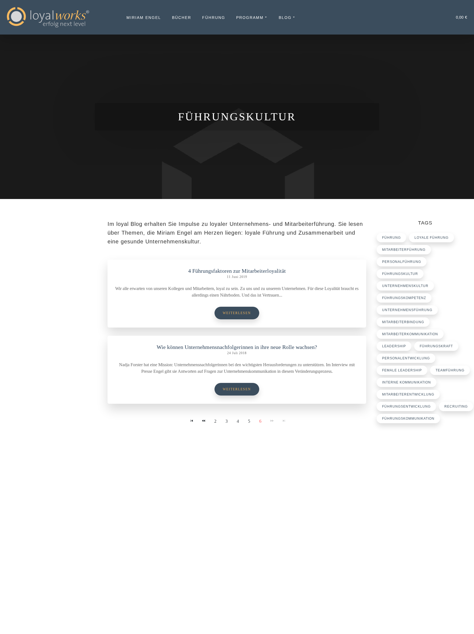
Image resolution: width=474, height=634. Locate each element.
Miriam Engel (143, 17)
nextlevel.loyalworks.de (409, 531)
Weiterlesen (237, 313)
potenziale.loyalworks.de (410, 524)
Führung (213, 17)
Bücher (181, 17)
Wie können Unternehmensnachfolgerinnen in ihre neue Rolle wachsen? (237, 347)
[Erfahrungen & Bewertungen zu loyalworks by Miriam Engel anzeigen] (51, 553)
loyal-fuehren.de (403, 518)
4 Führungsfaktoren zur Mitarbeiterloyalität (237, 271)
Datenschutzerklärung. (101, 621)
